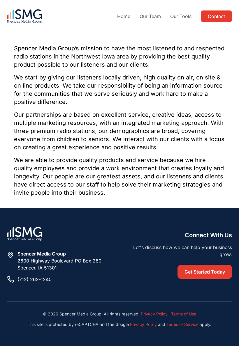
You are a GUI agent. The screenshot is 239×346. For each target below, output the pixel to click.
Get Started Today (204, 272)
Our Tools (180, 16)
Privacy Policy (154, 313)
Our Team (150, 16)
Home (123, 16)
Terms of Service (182, 324)
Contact (216, 16)
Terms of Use (183, 313)
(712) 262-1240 (34, 279)
